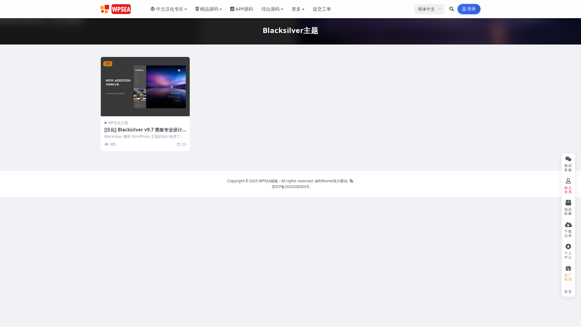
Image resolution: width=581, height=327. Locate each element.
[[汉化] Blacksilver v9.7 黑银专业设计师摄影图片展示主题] (145, 86)
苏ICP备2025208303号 (291, 186)
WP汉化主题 (118, 122)
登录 (471, 9)
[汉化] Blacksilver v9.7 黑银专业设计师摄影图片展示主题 (143, 133)
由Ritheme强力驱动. (331, 180)
